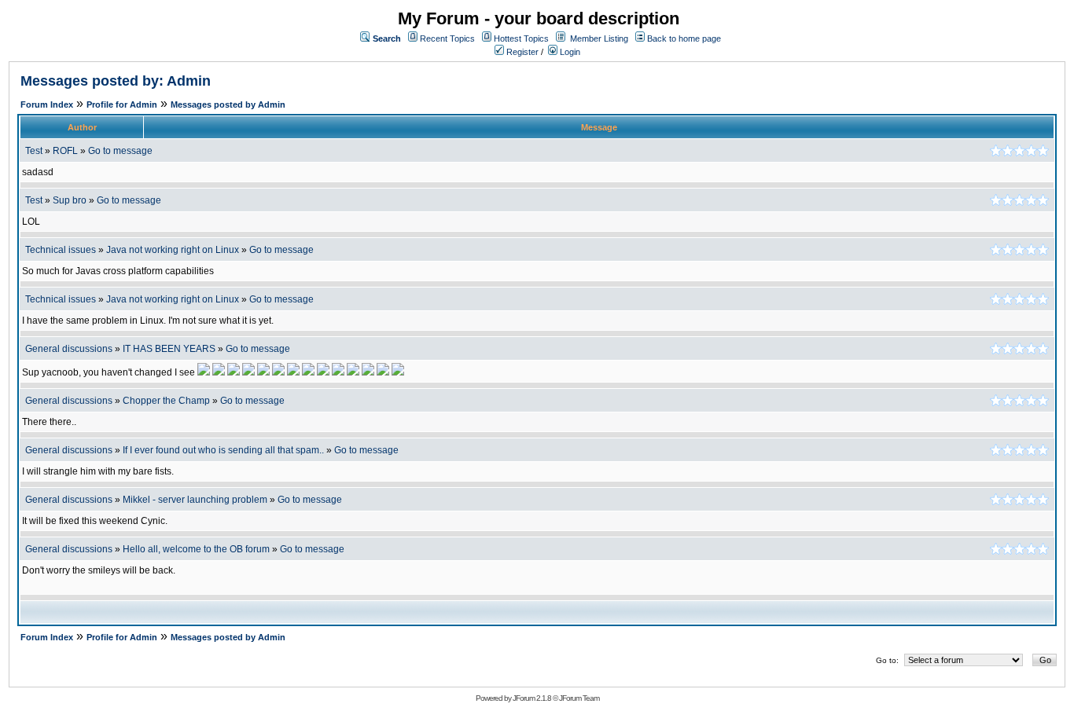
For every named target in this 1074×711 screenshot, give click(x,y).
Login (568, 52)
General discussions (68, 348)
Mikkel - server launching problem (195, 499)
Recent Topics (447, 38)
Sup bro (69, 200)
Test (33, 150)
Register (521, 52)
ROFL (65, 150)
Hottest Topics (521, 38)
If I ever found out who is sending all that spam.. (223, 450)
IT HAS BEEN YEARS (169, 348)
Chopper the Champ (166, 400)
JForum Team (579, 698)
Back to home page (684, 38)
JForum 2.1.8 (532, 698)
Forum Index (46, 104)
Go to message (120, 150)
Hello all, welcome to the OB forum (196, 549)
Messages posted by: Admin (115, 81)
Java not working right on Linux (172, 249)
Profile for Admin (121, 104)
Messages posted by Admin (228, 104)
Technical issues (60, 249)
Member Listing (599, 38)
